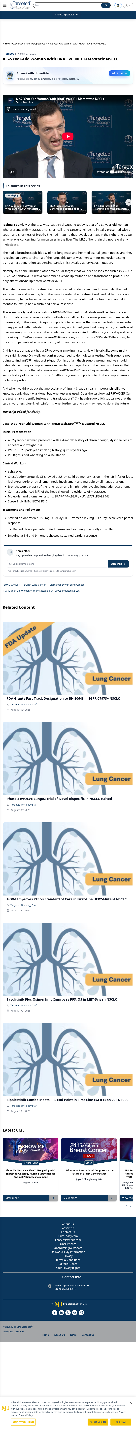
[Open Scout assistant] (118, 5)
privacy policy (69, 571)
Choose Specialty (64, 14)
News (73, 1334)
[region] (68, 1413)
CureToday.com (68, 1236)
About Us (68, 1224)
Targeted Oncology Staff (23, 704)
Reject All (121, 1421)
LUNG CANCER (12, 584)
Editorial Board (68, 1264)
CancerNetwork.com (68, 1240)
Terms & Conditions (68, 1260)
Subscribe (116, 563)
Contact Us (68, 1232)
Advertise (68, 1228)
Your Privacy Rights (68, 1268)
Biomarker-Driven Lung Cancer (67, 584)
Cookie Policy (26, 1415)
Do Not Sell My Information (68, 1252)
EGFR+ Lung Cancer (35, 584)
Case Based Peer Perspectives (28, 43)
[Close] (130, 1402)
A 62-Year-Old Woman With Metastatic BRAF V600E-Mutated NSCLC (42, 590)
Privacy (68, 1256)
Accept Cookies (98, 1421)
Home (6, 43)
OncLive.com (68, 1244)
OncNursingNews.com (68, 1248)
